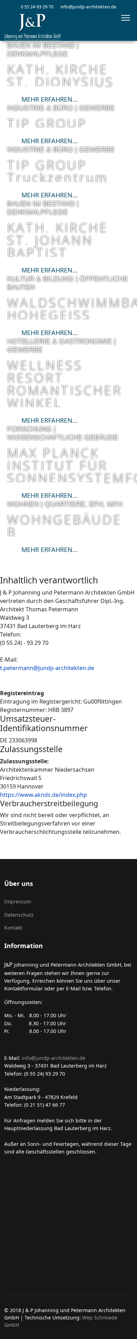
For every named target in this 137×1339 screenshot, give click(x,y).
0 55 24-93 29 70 (37, 7)
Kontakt (13, 927)
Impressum (17, 901)
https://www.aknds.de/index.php (43, 795)
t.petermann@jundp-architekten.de (47, 668)
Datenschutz (19, 914)
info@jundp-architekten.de (88, 7)
